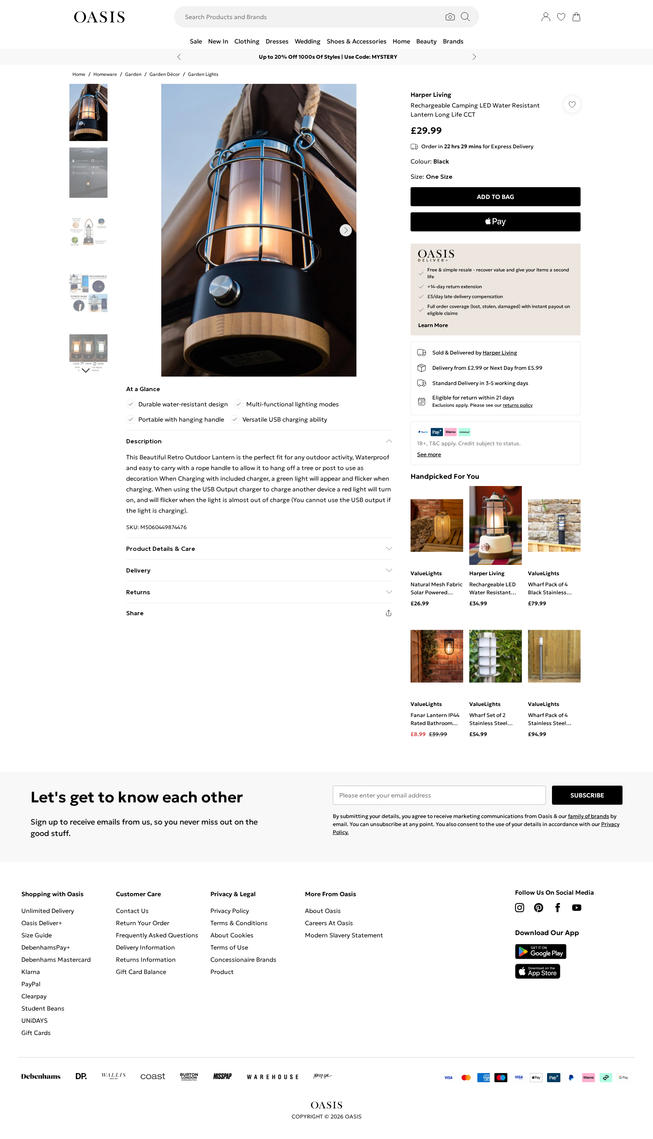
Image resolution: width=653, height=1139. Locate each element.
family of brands (588, 816)
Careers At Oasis (329, 923)
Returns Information (146, 959)
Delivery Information (145, 947)
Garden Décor (164, 74)
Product (222, 971)
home (78, 74)
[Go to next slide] (346, 230)
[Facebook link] (557, 907)
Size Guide (36, 935)
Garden (133, 74)
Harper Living (431, 94)
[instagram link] (519, 907)
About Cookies (231, 935)
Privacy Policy (229, 910)
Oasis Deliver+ (41, 923)
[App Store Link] (540, 961)
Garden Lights (203, 74)
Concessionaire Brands (243, 959)
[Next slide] (474, 57)
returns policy (518, 405)
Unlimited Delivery (47, 910)
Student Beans (42, 1008)
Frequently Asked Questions (157, 935)
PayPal (30, 984)
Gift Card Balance (141, 971)
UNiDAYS (34, 1020)
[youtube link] (576, 907)
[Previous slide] (179, 57)
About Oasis (323, 910)
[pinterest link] (538, 907)
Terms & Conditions (239, 923)
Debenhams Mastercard (56, 959)
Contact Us (132, 910)
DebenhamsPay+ (45, 947)
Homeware (105, 74)
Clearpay (34, 996)
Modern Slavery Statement (344, 935)
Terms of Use (229, 947)
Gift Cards (36, 1032)
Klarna (30, 971)
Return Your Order (142, 923)
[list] (258, 230)
